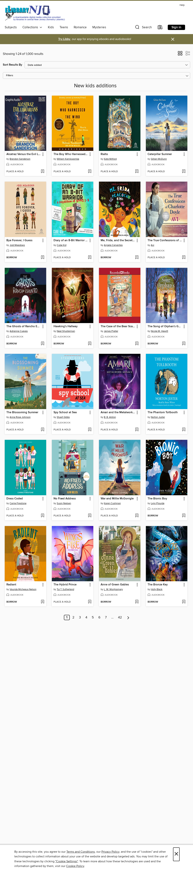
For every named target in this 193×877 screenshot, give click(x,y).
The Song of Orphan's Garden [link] (165, 326)
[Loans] (160, 28)
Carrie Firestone (18, 503)
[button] (143, 28)
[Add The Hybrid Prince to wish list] (89, 602)
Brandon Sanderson (20, 159)
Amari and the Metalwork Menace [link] (118, 412)
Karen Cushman (112, 503)
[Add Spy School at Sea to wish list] (89, 429)
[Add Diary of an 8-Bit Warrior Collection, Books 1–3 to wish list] (89, 257)
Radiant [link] (11, 584)
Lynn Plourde (157, 503)
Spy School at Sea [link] (65, 412)
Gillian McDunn (159, 159)
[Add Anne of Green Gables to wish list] (136, 602)
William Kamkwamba (68, 159)
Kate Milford (110, 159)
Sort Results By (12, 65)
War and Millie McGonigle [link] (117, 498)
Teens (64, 27)
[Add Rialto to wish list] (136, 171)
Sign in (176, 27)
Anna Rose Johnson (20, 417)
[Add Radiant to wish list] (42, 602)
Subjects (11, 27)
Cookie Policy (75, 866)
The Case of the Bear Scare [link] (118, 326)
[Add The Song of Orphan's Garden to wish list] (183, 343)
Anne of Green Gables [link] (115, 584)
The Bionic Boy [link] (157, 498)
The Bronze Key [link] (158, 584)
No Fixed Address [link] (65, 498)
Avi (152, 245)
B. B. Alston (110, 417)
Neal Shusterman (66, 331)
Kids (51, 27)
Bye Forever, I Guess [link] (19, 240)
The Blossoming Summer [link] (22, 412)
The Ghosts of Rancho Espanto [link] (23, 326)
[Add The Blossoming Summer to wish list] (42, 429)
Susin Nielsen (64, 503)
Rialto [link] (104, 154)
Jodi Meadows (17, 245)
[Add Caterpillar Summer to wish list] (183, 171)
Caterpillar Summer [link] (160, 154)
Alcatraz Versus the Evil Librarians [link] (23, 154)
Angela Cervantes (113, 245)
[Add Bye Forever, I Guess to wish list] (42, 257)
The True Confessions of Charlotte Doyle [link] (165, 240)
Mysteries (99, 27)
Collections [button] (31, 27)
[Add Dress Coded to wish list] (42, 515)
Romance (80, 27)
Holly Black (156, 589)
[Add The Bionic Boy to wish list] (183, 515)
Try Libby (64, 39)
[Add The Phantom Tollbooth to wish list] (183, 429)
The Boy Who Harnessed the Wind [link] (71, 154)
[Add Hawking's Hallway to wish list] (89, 343)
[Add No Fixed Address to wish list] (89, 515)
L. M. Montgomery (113, 589)
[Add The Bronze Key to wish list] (183, 602)
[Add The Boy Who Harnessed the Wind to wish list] (89, 171)
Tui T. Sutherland (65, 589)
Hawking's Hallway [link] (66, 326)
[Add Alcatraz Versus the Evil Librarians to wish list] (42, 171)
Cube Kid (61, 245)
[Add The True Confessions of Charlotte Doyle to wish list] (183, 257)
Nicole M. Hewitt (159, 331)
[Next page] (128, 617)
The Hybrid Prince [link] (65, 584)
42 (120, 617)
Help (182, 5)
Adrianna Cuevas (19, 331)
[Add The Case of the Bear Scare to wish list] (136, 343)
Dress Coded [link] (14, 498)
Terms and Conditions (80, 852)
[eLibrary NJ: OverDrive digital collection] (35, 13)
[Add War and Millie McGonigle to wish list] (136, 515)
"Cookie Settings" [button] (66, 861)
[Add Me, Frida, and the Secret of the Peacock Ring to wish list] (136, 257)
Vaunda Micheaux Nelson (23, 589)
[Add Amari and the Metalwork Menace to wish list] (136, 429)
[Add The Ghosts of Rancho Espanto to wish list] (42, 343)
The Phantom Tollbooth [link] (163, 412)
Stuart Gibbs (63, 417)
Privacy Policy (110, 852)
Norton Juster (158, 417)
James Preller (111, 331)
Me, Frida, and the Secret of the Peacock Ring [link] (118, 240)
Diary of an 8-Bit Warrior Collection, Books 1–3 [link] (71, 240)
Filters (9, 75)
